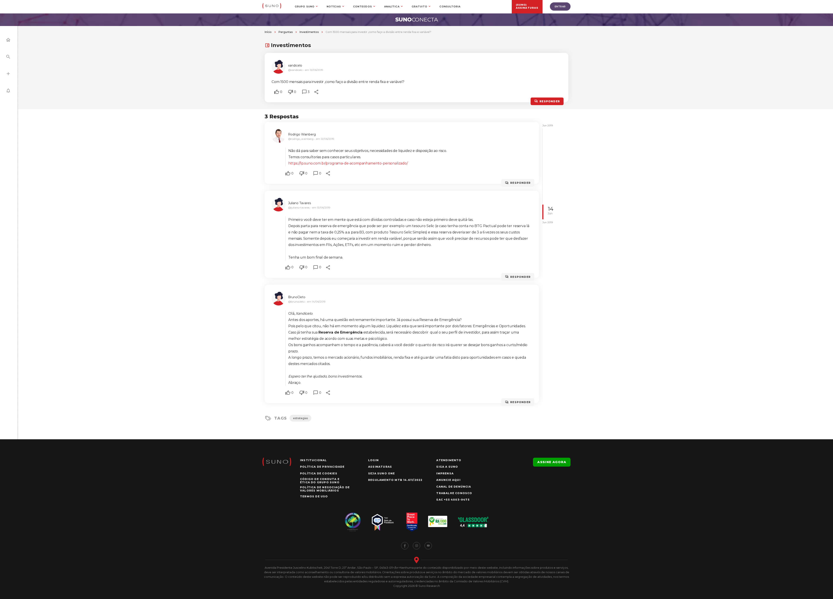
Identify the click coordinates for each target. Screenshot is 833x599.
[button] (276, 91)
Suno (416, 19)
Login (373, 460)
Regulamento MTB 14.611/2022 (395, 480)
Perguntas (286, 32)
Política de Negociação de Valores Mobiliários (325, 489)
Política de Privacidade (322, 466)
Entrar (560, 6)
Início (268, 32)
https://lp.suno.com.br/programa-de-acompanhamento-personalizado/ (348, 163)
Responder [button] (549, 101)
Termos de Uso (314, 496)
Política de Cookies (318, 473)
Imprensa (445, 473)
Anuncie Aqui (448, 480)
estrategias (300, 418)
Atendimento (448, 460)
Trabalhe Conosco (454, 493)
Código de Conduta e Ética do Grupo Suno (319, 480)
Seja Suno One (381, 473)
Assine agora (551, 462)
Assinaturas (380, 466)
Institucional (313, 460)
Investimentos (309, 32)
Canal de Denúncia (453, 486)
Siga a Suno (447, 466)
